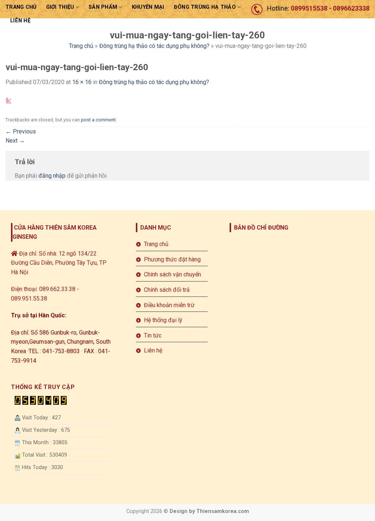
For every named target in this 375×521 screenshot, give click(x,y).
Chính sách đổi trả (167, 289)
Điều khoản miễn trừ (169, 305)
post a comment (98, 119)
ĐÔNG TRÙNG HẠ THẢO (205, 7)
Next (15, 140)
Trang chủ (21, 7)
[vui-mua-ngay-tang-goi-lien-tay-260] (8, 100)
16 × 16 (82, 82)
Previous (20, 131)
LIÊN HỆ (20, 21)
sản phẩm (103, 7)
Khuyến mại (148, 7)
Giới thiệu (60, 7)
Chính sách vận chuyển (172, 274)
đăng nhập (52, 175)
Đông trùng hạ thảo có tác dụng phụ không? (154, 45)
